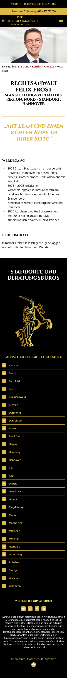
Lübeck (13, 499)
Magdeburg (16, 507)
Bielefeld (14, 381)
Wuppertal (15, 585)
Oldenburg (15, 554)
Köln (11, 475)
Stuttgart (14, 570)
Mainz (12, 515)
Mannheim (15, 522)
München (14, 530)
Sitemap (50, 659)
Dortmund (15, 412)
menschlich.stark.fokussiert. (33, 4)
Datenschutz (35, 659)
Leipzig (13, 483)
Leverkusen (16, 491)
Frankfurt (14, 436)
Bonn (12, 389)
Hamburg (14, 452)
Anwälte (49, 66)
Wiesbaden (16, 578)
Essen (12, 428)
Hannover (15, 459)
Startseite (23, 66)
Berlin (12, 373)
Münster (14, 538)
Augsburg (14, 365)
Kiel (11, 467)
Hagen (13, 444)
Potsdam (14, 562)
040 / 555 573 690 (46, 11)
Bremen (13, 404)
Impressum (18, 659)
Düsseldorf (15, 420)
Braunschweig (17, 396)
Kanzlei (36, 66)
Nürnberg (14, 546)
